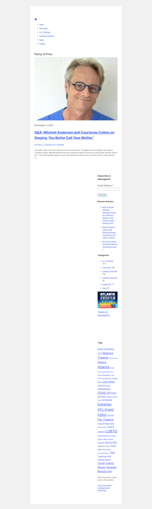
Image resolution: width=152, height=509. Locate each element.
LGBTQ (111, 431)
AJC (100, 353)
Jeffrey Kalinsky (102, 427)
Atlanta (103, 367)
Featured (110, 415)
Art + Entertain (44, 32)
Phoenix (107, 446)
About (41, 40)
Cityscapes (43, 28)
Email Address (105, 185)
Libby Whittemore (104, 436)
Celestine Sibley (107, 378)
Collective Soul (104, 385)
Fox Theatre (106, 419)
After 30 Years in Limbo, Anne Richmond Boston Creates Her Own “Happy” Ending (109, 232)
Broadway (106, 375)
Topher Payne (104, 459)
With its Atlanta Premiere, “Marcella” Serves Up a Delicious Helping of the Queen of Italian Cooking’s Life (109, 215)
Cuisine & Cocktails (46, 36)
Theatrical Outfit (104, 456)
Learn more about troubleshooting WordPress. (104, 487)
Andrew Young (113, 358)
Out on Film (111, 442)
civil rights (108, 381)
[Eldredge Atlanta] (49, 13)
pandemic (101, 446)
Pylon (113, 446)
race (99, 449)
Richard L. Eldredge (43, 145)
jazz (112, 423)
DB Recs (109, 397)
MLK (105, 439)
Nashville (101, 443)
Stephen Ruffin (106, 449)
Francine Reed (104, 424)
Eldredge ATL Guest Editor (106, 409)
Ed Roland (107, 400)
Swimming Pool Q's (103, 453)
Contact (42, 44)
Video (104, 288)
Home (41, 24)
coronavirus (104, 388)
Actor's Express (106, 349)
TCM (112, 452)
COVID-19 (104, 392)
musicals (110, 439)
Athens (102, 362)
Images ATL (107, 284)
